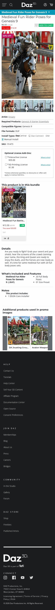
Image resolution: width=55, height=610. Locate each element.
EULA (13, 599)
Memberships (10, 434)
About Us (8, 447)
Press (6, 453)
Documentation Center (14, 402)
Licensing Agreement (13, 596)
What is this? (45, 157)
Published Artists (11, 531)
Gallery (7, 492)
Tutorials (7, 377)
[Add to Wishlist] (36, 25)
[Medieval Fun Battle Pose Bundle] (14, 202)
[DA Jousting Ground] (19, 330)
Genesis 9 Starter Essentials (35, 121)
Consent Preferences (13, 415)
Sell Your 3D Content (13, 389)
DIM (48, 135)
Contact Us (9, 370)
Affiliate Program (11, 396)
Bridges (7, 466)
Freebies (7, 524)
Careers (7, 459)
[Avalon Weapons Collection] (42, 330)
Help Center (9, 383)
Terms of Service (32, 596)
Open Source (10, 408)
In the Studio (9, 486)
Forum (6, 498)
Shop (6, 518)
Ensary (12, 116)
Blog (5, 440)
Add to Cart (46, 25)
